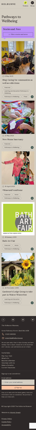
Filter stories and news (19, 34)
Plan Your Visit (7, 356)
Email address (6, 378)
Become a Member (8, 360)
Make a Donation (8, 365)
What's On (5, 358)
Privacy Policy (7, 419)
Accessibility (6, 425)
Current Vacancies (8, 367)
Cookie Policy (6, 422)
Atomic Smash (15, 412)
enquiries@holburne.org (14, 338)
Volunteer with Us (8, 363)
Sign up (19, 387)
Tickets (25, 6)
